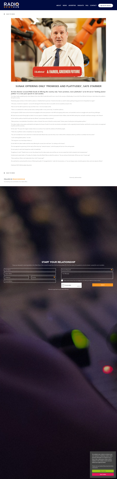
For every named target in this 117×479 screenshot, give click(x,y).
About (58, 5)
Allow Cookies (103, 471)
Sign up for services (105, 5)
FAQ (87, 5)
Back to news (10, 14)
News (65, 5)
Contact (93, 5)
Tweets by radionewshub (75, 177)
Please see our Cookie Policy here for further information (102, 466)
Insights (81, 5)
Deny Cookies (103, 474)
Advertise (72, 5)
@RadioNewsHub (19, 179)
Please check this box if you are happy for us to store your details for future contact (82, 280)
